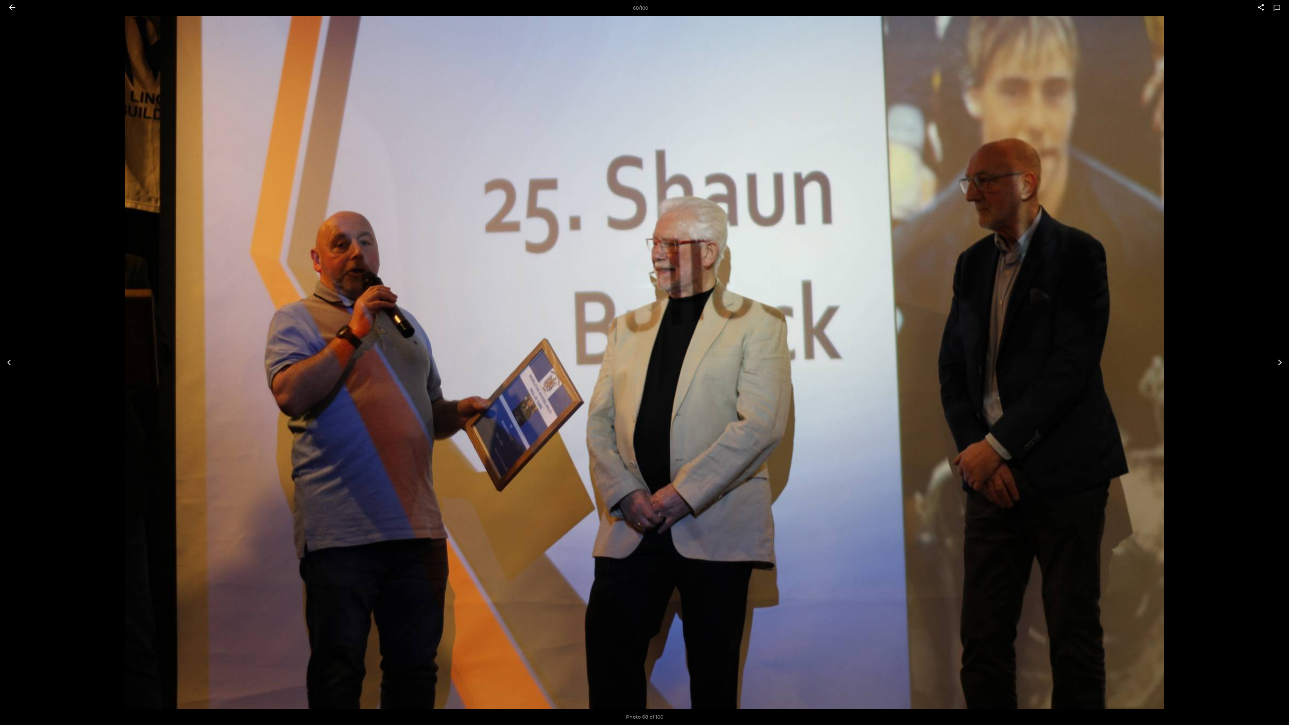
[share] (1261, 8)
